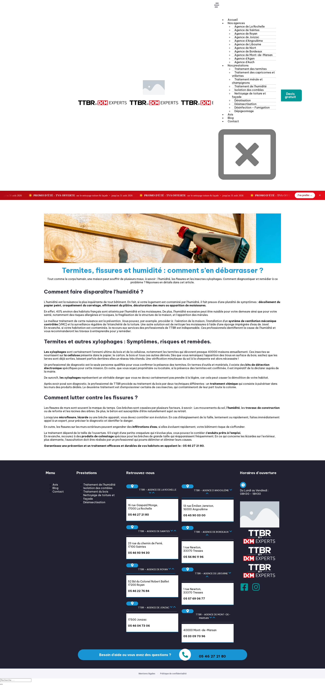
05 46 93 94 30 (139, 552)
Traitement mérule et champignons (247, 81)
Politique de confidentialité (173, 673)
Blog (55, 488)
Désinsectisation (94, 502)
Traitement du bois (95, 491)
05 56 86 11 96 (193, 557)
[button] (290, 95)
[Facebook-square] (244, 587)
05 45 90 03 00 (194, 515)
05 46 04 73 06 (139, 625)
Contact (233, 121)
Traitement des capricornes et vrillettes (253, 74)
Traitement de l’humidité (99, 484)
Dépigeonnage (244, 111)
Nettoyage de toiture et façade (249, 95)
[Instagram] (256, 587)
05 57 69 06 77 (194, 598)
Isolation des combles (97, 488)
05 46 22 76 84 (138, 591)
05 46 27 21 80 (193, 445)
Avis (55, 484)
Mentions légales (147, 673)
